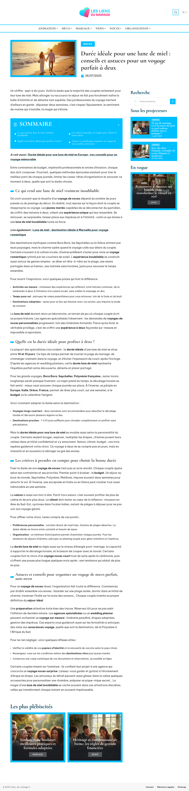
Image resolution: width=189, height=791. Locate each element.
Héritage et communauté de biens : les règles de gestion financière (95, 743)
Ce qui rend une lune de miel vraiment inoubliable (35, 134)
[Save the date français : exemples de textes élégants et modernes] (140, 151)
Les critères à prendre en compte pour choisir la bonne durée (94, 134)
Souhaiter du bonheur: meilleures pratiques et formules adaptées (38, 743)
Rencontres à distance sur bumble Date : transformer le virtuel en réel (154, 191)
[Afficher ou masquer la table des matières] (85, 125)
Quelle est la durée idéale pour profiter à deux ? (39, 141)
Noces (87, 44)
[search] (176, 12)
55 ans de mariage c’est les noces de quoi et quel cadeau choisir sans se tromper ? (163, 128)
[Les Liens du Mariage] (94, 12)
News (95, 754)
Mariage (38, 754)
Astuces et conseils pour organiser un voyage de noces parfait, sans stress (94, 142)
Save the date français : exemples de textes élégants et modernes (163, 152)
